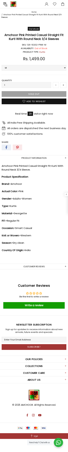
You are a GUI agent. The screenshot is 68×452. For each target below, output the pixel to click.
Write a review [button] (34, 305)
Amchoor (13, 4)
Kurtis (42, 52)
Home (34, 12)
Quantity (7, 80)
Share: (5, 142)
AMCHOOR (27, 405)
